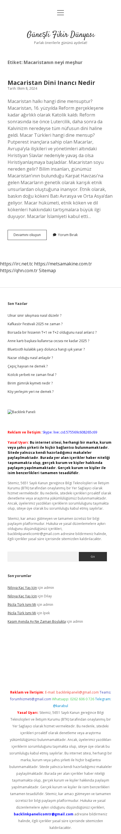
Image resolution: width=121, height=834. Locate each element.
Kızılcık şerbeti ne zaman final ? (32, 374)
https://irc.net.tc (16, 264)
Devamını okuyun (30, 236)
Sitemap (47, 270)
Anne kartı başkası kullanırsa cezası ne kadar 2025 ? (48, 340)
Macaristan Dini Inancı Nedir (51, 83)
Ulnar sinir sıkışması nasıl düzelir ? (34, 315)
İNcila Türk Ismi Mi (22, 604)
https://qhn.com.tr (19, 270)
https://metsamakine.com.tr (63, 264)
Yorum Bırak (68, 234)
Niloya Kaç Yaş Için (22, 587)
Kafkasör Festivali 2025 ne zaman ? (35, 324)
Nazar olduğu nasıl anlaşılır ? (30, 357)
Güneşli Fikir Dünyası (61, 35)
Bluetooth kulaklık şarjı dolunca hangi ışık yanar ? (46, 349)
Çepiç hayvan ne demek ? (28, 366)
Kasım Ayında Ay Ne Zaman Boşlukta (37, 621)
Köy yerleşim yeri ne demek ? (30, 391)
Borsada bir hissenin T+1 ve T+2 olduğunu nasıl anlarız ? (52, 332)
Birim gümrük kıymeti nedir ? (30, 383)
